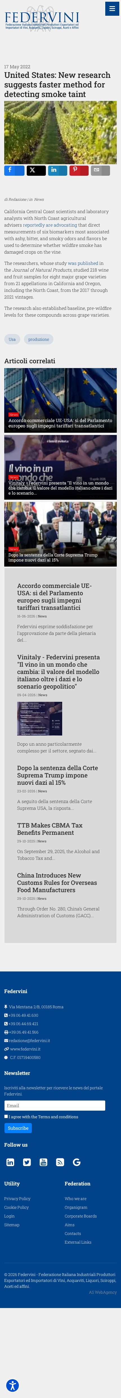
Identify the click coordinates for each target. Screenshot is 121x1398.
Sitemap (11, 1224)
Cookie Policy (16, 1207)
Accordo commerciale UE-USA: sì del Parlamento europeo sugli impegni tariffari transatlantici (54, 596)
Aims (70, 1224)
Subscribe (18, 1128)
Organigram (76, 1207)
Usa (12, 339)
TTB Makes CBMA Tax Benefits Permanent (49, 828)
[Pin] (79, 171)
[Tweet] (36, 171)
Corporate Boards (81, 1216)
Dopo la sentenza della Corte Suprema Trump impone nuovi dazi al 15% (57, 775)
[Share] (14, 171)
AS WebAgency (103, 1292)
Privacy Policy (17, 1198)
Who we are (75, 1198)
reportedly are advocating (50, 225)
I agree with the (43, 1116)
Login (9, 1216)
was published (83, 263)
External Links (78, 1242)
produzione (38, 339)
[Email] (100, 171)
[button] (12, 1385)
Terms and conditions (58, 1116)
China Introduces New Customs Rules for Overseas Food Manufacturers (57, 882)
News (14, 414)
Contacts (73, 1233)
